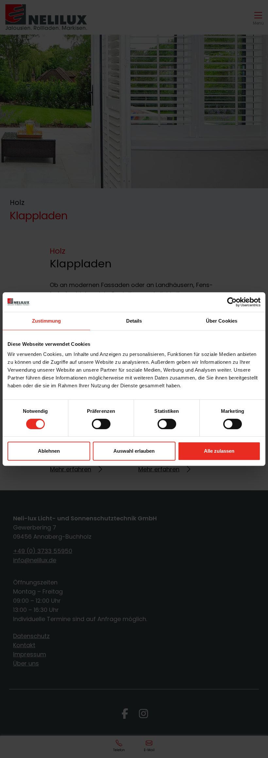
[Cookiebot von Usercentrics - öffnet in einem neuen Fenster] (231, 302)
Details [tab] (134, 321)
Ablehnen (49, 451)
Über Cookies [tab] (221, 321)
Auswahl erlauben (134, 451)
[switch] (101, 424)
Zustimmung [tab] (46, 321)
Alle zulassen (219, 451)
